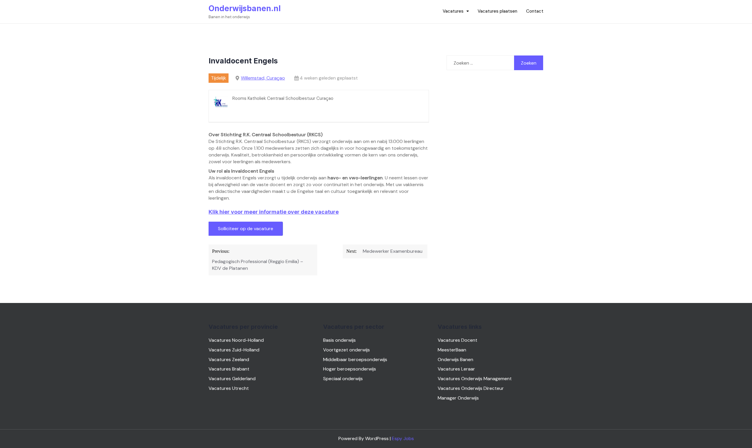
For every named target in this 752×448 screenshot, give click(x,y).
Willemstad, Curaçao (263, 78)
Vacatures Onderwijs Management (475, 378)
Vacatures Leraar (456, 369)
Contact (534, 11)
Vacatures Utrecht (229, 388)
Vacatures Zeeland (229, 359)
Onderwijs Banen (455, 359)
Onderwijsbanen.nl (245, 8)
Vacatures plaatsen (497, 11)
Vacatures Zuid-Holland (234, 350)
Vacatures (453, 11)
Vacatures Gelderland (232, 378)
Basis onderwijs (339, 340)
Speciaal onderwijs (343, 378)
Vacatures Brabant (229, 369)
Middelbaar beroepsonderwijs (355, 359)
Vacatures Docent (457, 340)
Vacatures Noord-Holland (236, 340)
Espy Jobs (403, 438)
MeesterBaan (452, 350)
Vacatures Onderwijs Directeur (471, 388)
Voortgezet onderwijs (346, 350)
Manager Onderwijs (458, 398)
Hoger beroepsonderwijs (349, 369)
